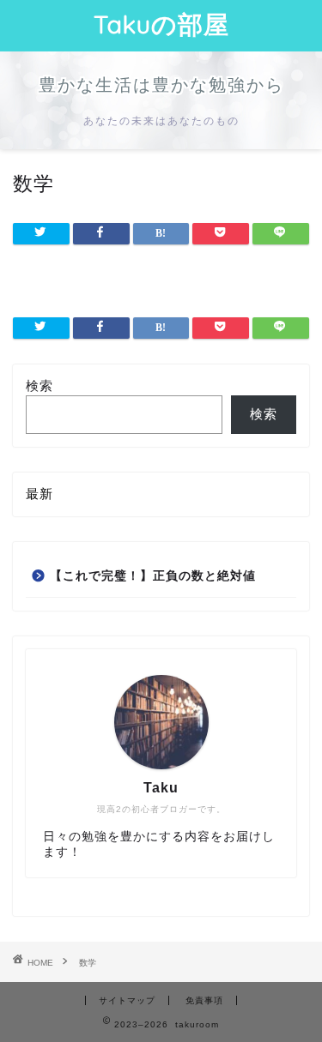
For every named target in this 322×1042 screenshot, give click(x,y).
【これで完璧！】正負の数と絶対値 (153, 575)
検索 (39, 385)
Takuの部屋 (161, 24)
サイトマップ (127, 1000)
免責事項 (204, 1000)
